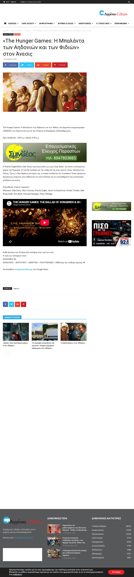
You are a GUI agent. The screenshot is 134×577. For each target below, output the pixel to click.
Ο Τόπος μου (103, 23)
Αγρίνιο (16, 288)
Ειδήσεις (12, 23)
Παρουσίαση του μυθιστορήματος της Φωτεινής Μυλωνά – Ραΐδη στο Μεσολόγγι (75, 527)
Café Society (28, 23)
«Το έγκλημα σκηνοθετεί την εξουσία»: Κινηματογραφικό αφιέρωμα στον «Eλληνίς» (43, 345)
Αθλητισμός (85, 23)
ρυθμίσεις (17, 574)
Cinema (27, 30)
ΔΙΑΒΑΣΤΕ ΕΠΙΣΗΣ (12, 317)
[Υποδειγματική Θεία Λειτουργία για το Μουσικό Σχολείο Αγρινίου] (53, 554)
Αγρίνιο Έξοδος (65, 23)
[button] (129, 2)
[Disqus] (45, 397)
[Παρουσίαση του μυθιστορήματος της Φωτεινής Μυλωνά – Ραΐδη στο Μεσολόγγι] (53, 528)
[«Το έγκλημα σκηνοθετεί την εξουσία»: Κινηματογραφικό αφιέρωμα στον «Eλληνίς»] (45, 332)
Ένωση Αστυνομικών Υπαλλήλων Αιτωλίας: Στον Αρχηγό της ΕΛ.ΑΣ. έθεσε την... (74, 540)
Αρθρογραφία (46, 23)
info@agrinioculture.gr (23, 537)
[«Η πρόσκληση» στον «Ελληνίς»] (74, 332)
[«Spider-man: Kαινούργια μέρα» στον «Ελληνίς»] (16, 332)
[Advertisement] (44, 119)
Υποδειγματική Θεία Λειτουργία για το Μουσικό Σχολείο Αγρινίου (74, 553)
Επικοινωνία (121, 23)
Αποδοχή (116, 572)
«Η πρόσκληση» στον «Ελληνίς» (73, 343)
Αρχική (5, 30)
